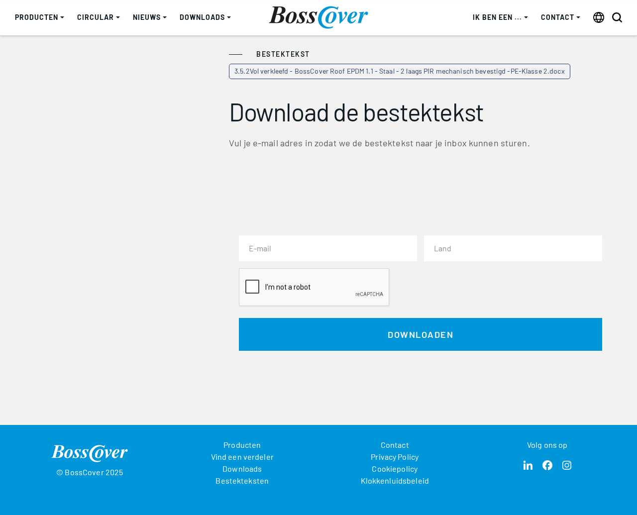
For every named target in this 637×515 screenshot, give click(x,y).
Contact (395, 444)
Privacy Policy (395, 456)
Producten (242, 444)
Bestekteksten (242, 480)
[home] (318, 17)
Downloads (242, 468)
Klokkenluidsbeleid (395, 480)
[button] (39, 17)
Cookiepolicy (395, 468)
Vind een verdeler (242, 456)
